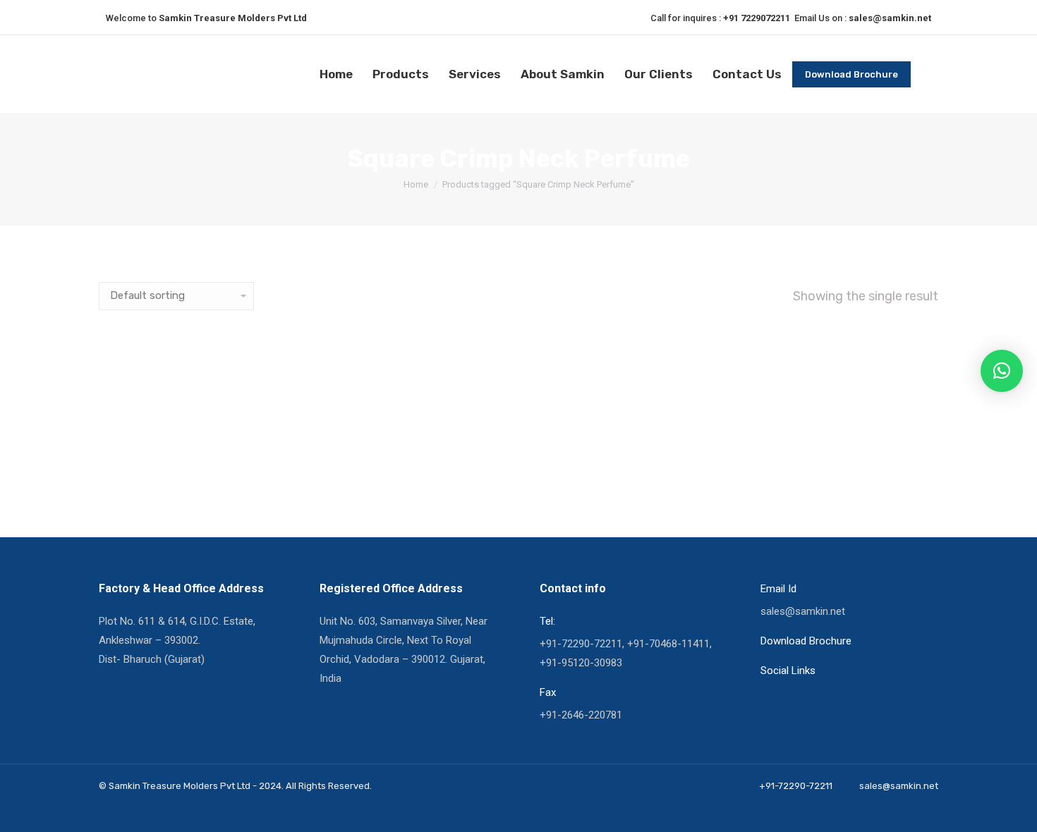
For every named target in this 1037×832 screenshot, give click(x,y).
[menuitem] (336, 74)
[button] (1002, 371)
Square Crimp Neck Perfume (178, 474)
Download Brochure (805, 641)
